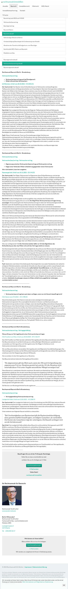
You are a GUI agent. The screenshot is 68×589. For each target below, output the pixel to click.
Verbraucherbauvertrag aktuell (13, 63)
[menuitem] (5, 6)
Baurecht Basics (8, 30)
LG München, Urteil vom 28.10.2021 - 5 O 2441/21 (18, 84)
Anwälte (5, 6)
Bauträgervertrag (9, 26)
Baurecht (13, 6)
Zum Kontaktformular (34, 465)
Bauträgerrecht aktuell (10, 59)
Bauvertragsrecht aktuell (11, 67)
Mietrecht (35, 6)
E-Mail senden (34, 549)
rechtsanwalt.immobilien (13, 2)
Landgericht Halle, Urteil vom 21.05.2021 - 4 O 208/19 (18, 399)
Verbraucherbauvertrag (11, 22)
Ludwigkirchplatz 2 (8, 526)
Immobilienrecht (24, 6)
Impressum (28, 567)
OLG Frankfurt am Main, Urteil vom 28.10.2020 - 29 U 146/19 (21, 337)
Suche (6, 15)
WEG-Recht (45, 6)
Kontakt (22, 10)
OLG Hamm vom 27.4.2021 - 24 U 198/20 (14, 297)
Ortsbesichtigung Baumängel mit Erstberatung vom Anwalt (21, 41)
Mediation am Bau (9, 53)
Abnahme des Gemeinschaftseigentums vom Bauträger (20, 45)
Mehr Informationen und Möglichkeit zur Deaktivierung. (37, 582)
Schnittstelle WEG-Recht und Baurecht (15, 49)
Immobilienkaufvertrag (10, 10)
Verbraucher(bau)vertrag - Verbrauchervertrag (17, 160)
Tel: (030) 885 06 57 (8, 531)
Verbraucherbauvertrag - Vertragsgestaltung (16, 330)
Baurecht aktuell (9, 33)
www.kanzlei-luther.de (9, 511)
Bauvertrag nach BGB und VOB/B (14, 18)
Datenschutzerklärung (40, 567)
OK (64, 585)
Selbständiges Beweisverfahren (13, 37)
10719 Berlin (6, 528)
